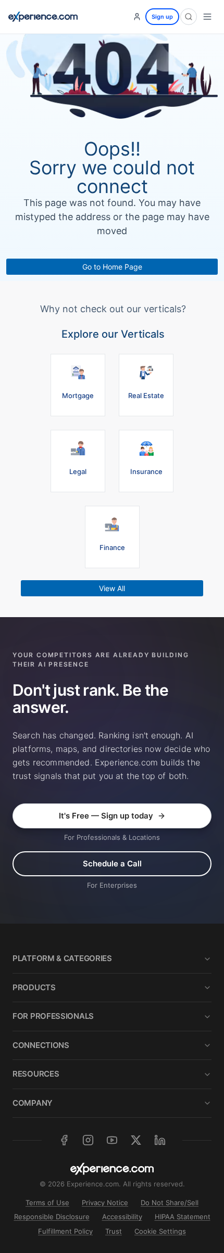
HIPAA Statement (182, 1216)
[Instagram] (88, 1140)
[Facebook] (64, 1140)
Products (34, 987)
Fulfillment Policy (65, 1231)
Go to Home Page (112, 266)
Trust (113, 1231)
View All (112, 588)
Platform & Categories (62, 958)
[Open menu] (207, 16)
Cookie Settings (160, 1231)
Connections (41, 1045)
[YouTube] (112, 1140)
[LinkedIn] (160, 1140)
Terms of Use (47, 1202)
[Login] (137, 16)
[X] (136, 1140)
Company (33, 1103)
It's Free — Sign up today (106, 816)
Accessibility (122, 1216)
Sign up (162, 16)
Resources (36, 1074)
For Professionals (53, 1016)
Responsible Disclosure (52, 1216)
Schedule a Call (112, 863)
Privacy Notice (105, 1202)
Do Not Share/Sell (169, 1202)
